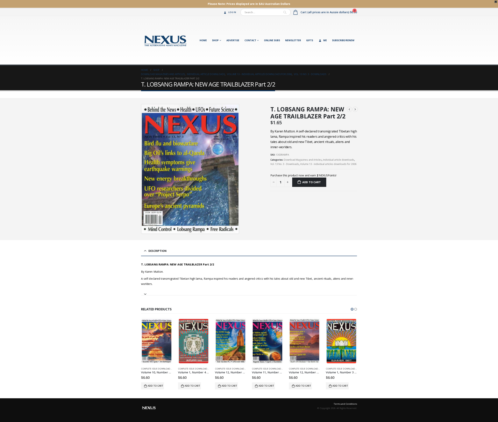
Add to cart (311, 182)
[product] (156, 341)
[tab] (249, 292)
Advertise (232, 40)
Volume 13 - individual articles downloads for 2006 (328, 164)
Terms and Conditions (345, 403)
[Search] (285, 12)
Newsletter (293, 40)
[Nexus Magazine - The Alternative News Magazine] (165, 40)
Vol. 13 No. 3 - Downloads (284, 164)
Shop (215, 40)
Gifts (309, 40)
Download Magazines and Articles (303, 159)
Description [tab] (157, 251)
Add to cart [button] (155, 385)
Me (325, 40)
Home (203, 40)
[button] (352, 309)
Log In (232, 12)
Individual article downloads (338, 159)
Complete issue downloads (156, 368)
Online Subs (272, 40)
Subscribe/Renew (343, 40)
